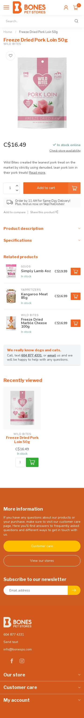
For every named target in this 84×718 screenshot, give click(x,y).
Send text (11, 642)
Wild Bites (12, 44)
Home (8, 32)
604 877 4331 (31, 355)
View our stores (42, 560)
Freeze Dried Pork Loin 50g (38, 32)
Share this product (42, 212)
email (51, 355)
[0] (75, 7)
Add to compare (14, 212)
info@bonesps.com (18, 649)
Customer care (42, 546)
